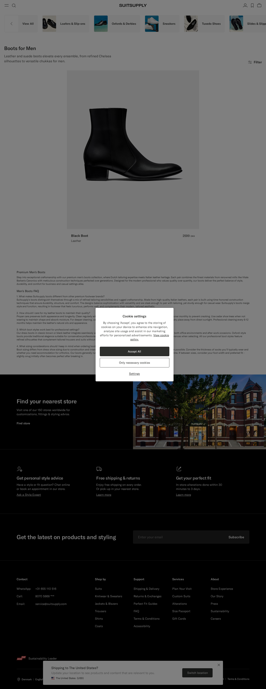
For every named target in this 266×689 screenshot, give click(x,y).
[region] (135, 344)
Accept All (134, 351)
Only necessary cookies (134, 363)
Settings (134, 374)
